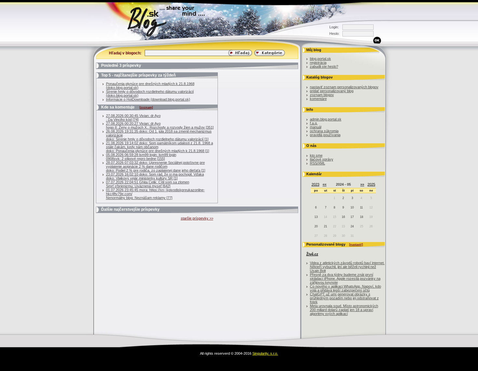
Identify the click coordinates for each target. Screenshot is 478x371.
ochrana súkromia (324, 131)
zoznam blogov (322, 95)
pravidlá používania (325, 135)
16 (343, 217)
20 (316, 226)
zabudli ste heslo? (324, 66)
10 (352, 207)
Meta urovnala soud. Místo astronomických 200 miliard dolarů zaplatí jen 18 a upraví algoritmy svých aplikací (344, 310)
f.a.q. (314, 123)
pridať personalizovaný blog (331, 91)
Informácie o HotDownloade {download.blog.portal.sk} (148, 99)
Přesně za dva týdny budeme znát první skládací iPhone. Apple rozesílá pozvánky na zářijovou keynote (345, 278)
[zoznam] (146, 107)
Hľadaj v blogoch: (125, 53)
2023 (315, 184)
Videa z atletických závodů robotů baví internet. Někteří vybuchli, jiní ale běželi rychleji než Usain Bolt (347, 267)
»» (362, 184)
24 (352, 226)
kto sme (316, 155)
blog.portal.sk (320, 59)
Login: (334, 27)
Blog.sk (88, 40)
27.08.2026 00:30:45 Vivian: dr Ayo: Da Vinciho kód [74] (133, 117)
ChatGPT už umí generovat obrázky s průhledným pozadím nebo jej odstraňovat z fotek (344, 298)
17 (352, 217)
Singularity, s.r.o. (265, 353)
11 (361, 207)
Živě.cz (312, 254)
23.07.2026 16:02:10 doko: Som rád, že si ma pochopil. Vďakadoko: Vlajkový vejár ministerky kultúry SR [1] (155, 176)
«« (324, 184)
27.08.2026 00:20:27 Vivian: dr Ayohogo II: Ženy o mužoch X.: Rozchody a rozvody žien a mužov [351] (160, 125)
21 (325, 226)
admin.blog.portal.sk (325, 119)
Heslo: (334, 34)
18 (361, 217)
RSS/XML (317, 163)
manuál (315, 127)
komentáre (318, 99)
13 (316, 217)
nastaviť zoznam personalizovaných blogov (344, 87)
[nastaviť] (356, 244)
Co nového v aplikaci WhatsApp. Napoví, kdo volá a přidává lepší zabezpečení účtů (345, 288)
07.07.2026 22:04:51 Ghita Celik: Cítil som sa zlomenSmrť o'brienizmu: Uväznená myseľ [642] (147, 184)
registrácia (318, 62)
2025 (371, 184)
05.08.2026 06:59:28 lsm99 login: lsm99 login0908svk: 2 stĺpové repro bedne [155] (141, 157)
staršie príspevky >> (197, 218)
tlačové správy (321, 159)
